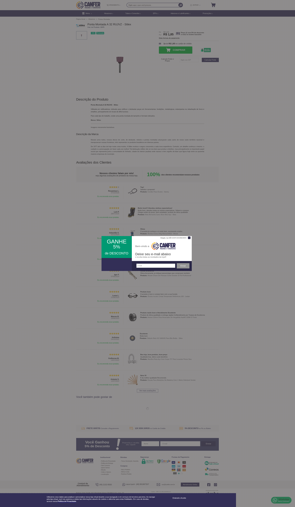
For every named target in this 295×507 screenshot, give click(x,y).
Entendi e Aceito (179, 498)
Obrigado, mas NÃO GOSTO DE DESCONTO (173, 238)
